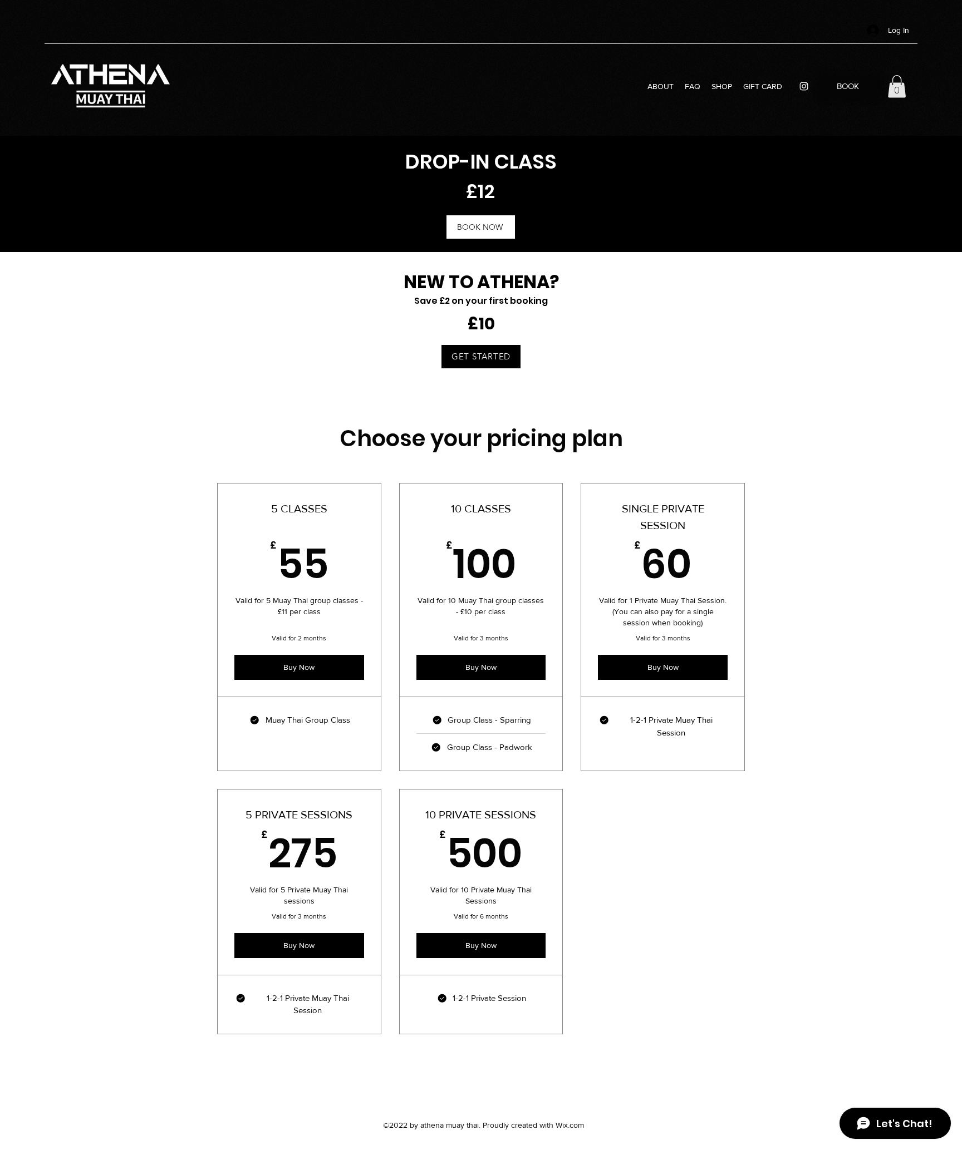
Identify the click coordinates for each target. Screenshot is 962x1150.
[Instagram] (803, 86)
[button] (896, 86)
